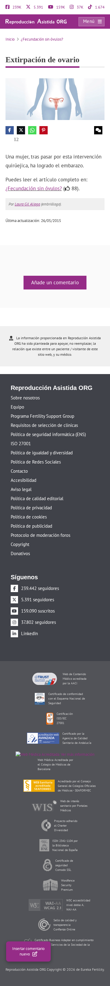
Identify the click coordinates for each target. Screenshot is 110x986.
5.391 (38, 7)
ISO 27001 (21, 443)
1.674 (99, 7)
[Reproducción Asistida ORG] (36, 21)
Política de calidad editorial (37, 498)
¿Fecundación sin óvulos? (42, 39)
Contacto (19, 471)
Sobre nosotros (25, 397)
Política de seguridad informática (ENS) (48, 434)
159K (60, 7)
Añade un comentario (55, 282)
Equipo (17, 407)
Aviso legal (21, 489)
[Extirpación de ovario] (55, 98)
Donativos (20, 553)
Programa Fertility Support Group (42, 416)
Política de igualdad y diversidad (42, 452)
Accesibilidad (23, 480)
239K (16, 7)
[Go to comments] (98, 130)
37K (79, 7)
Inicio (10, 39)
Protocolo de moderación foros (40, 535)
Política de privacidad (31, 507)
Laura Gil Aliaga (27, 204)
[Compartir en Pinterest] (43, 130)
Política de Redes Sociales (36, 462)
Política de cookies (29, 517)
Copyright (20, 544)
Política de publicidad (31, 526)
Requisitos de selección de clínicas (44, 425)
